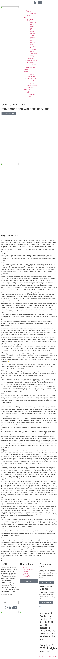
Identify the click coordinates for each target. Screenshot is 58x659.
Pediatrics (33, 42)
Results (26, 69)
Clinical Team (31, 58)
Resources (27, 71)
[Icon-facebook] (32, 2)
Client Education (31, 78)
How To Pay (30, 80)
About (25, 17)
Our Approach (31, 19)
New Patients (30, 75)
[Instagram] (7, 607)
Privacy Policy (43, 656)
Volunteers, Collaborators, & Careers (31, 94)
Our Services (30, 21)
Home (25, 10)
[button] (29, 559)
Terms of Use (52, 656)
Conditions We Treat (29, 67)
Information (30, 73)
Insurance (32, 82)
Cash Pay (32, 84)
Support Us (27, 89)
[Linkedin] (36, 2)
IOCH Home (30, 12)
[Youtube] (40, 2)
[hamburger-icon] (22, 8)
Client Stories (31, 76)
